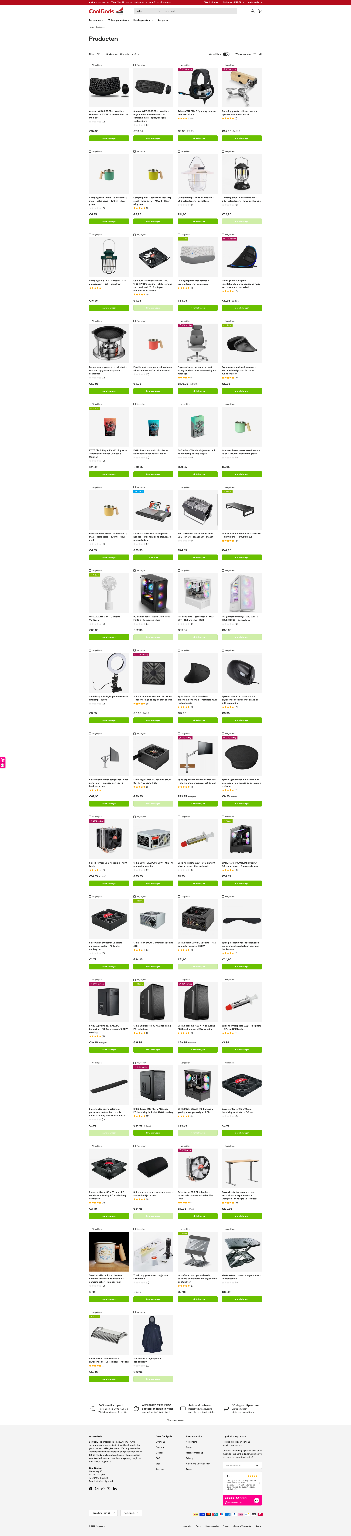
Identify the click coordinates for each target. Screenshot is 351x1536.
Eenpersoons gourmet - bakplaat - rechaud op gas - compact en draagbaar (108, 370)
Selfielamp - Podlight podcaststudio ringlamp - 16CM (108, 698)
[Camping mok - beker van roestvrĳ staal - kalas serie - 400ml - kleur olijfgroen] (153, 174)
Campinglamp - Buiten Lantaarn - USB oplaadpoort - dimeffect (196, 199)
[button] (260, 11)
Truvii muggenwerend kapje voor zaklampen (151, 1277)
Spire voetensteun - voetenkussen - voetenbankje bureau (153, 1194)
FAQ (206, 2)
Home (91, 27)
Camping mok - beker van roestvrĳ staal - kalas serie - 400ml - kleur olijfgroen (152, 201)
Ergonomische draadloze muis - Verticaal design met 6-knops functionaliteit (239, 370)
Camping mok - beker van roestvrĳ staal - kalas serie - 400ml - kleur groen (108, 201)
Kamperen (163, 20)
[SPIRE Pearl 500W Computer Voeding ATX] (153, 919)
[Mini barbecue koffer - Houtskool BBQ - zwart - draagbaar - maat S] (198, 510)
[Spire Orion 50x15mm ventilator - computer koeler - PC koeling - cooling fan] (109, 919)
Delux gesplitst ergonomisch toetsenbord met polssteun (193, 282)
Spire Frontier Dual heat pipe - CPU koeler (108, 864)
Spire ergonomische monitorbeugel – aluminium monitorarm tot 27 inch (197, 781)
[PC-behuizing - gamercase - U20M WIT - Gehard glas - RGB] (198, 593)
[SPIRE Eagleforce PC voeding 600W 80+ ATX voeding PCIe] (153, 756)
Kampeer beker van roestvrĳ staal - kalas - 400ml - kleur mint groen (241, 452)
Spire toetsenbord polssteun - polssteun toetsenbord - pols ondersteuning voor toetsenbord (107, 1112)
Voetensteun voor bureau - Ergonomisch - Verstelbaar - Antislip (109, 1360)
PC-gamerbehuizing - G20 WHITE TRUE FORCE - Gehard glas (240, 618)
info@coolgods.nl (104, 1481)
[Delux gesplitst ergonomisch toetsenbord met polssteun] (198, 257)
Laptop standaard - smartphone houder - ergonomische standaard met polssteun (152, 537)
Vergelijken (215, 54)
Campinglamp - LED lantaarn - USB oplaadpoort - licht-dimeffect (107, 282)
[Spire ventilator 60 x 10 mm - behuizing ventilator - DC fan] (242, 1085)
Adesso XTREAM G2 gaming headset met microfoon (197, 113)
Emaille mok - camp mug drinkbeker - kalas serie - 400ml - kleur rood (152, 369)
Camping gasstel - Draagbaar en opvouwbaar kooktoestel (239, 113)
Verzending (191, 1441)
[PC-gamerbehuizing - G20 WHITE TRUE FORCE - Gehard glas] (242, 593)
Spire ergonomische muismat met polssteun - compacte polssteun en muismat (241, 783)
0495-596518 (100, 1477)
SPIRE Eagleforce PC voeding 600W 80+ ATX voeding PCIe (152, 781)
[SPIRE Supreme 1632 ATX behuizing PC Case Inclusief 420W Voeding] (198, 1002)
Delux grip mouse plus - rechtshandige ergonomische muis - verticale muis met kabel (242, 284)
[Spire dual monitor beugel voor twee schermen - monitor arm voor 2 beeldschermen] (109, 756)
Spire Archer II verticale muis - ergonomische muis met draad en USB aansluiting (240, 699)
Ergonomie (95, 20)
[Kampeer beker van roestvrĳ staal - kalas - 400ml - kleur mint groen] (242, 427)
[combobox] (185, 11)
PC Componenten (117, 20)
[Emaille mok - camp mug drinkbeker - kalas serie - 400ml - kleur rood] (153, 343)
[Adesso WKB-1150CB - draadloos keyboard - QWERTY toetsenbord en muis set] (109, 87)
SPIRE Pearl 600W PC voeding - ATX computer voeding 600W (197, 944)
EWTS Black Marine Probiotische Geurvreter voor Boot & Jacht (150, 452)
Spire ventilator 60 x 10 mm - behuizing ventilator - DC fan (237, 1111)
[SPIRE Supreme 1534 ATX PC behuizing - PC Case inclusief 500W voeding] (109, 1002)
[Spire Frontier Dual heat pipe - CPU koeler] (109, 839)
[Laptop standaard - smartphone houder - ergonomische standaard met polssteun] (153, 510)
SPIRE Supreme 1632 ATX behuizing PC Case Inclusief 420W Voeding (196, 1027)
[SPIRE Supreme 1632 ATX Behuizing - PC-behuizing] (153, 1002)
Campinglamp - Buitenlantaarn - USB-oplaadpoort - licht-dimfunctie (241, 199)
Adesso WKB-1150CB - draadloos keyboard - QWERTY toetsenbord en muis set (108, 114)
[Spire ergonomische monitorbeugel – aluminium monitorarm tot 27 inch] (198, 756)
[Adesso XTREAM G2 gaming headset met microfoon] (198, 87)
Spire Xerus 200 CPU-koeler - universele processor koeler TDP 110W (195, 1195)
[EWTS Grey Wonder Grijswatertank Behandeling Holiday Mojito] (198, 427)
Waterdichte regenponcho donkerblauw (147, 1360)
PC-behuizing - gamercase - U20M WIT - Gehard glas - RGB (196, 618)
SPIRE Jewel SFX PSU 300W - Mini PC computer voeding (153, 864)
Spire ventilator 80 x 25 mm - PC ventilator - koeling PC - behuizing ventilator (107, 1195)
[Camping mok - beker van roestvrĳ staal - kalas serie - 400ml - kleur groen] (109, 174)
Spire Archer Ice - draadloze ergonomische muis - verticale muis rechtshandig (197, 699)
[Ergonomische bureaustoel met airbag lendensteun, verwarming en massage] (198, 343)
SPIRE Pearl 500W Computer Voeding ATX (153, 944)
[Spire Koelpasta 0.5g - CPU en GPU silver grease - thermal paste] (198, 839)
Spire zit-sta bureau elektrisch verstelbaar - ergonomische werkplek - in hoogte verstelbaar (239, 1195)
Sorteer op (112, 54)
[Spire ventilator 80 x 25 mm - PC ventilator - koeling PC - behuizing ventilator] (109, 1168)
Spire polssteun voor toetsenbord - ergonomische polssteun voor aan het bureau (241, 946)
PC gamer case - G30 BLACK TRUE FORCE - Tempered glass (151, 618)
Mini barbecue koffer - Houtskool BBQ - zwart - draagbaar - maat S (196, 535)
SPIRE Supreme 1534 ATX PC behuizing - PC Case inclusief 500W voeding (108, 1029)
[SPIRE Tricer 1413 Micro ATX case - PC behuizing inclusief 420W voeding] (153, 1085)
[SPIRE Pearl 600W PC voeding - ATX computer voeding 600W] (198, 919)
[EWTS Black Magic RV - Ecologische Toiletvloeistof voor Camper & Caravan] (109, 427)
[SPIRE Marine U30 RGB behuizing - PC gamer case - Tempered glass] (242, 839)
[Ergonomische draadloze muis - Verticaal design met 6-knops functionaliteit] (242, 343)
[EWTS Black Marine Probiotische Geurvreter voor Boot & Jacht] (153, 427)
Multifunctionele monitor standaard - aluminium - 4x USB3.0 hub (241, 535)
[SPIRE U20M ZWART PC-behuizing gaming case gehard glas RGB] (198, 1085)
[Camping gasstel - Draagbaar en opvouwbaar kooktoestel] (242, 87)
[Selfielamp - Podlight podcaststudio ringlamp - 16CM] (109, 673)
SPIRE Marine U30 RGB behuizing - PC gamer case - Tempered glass (240, 864)
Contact (215, 2)
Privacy (189, 1458)
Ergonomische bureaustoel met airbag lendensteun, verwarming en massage (197, 370)
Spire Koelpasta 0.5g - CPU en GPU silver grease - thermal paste (196, 864)
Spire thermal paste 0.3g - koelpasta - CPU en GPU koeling (241, 1027)
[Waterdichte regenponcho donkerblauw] (153, 1335)
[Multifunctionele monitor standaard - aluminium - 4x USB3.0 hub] (242, 510)
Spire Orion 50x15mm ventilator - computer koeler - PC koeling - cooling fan (107, 946)
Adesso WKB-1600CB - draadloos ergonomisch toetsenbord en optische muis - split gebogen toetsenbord (151, 116)
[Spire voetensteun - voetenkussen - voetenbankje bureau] (153, 1168)
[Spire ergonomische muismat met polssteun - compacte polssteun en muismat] (242, 756)
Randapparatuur (142, 20)
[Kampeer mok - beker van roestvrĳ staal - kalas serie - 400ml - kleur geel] (109, 510)
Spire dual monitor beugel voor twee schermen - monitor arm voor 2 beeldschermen (108, 783)
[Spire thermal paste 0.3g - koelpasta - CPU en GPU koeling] (242, 1002)
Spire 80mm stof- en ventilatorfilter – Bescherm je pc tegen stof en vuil (152, 698)
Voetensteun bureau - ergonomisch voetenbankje (241, 1277)
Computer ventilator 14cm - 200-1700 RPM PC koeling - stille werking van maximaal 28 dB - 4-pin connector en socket (152, 285)
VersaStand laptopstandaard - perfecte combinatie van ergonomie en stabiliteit (197, 1278)
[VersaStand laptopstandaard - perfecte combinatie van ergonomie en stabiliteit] (198, 1252)
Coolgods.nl (99, 1526)
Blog (158, 1463)
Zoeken (189, 1469)
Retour (189, 1447)
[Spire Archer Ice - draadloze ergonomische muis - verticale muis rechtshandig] (198, 673)
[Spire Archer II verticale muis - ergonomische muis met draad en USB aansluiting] (242, 673)
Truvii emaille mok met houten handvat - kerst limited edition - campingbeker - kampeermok (106, 1278)
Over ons (160, 1441)
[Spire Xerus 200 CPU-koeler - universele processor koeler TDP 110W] (198, 1168)
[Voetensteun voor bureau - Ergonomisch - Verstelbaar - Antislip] (109, 1335)
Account (160, 1469)
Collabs (159, 1452)
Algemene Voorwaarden (198, 1463)
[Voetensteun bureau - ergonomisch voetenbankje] (242, 1252)
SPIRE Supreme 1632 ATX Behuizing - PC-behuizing (153, 1027)
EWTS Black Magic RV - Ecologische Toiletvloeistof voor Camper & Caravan (108, 453)
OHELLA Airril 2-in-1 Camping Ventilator (104, 618)
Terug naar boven (175, 1420)
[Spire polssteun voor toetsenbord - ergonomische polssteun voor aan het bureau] (242, 919)
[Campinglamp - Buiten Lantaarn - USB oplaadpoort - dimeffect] (198, 174)
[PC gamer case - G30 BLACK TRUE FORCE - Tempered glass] (153, 593)
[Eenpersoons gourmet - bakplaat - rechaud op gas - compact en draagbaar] (109, 343)
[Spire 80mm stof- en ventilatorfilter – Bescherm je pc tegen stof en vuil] (153, 673)
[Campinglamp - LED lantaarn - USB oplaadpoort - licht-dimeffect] (109, 257)
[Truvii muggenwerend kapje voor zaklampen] (153, 1252)
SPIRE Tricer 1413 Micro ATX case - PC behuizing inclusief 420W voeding (153, 1111)
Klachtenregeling (194, 1452)
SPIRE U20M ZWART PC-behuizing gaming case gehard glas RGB (196, 1111)
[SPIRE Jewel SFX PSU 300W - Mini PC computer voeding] (153, 839)
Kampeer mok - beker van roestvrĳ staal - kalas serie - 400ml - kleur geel (108, 537)
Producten (100, 27)
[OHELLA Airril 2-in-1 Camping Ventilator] (109, 593)
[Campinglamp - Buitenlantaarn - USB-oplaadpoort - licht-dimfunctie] (242, 174)
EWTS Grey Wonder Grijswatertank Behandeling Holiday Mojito (196, 452)
